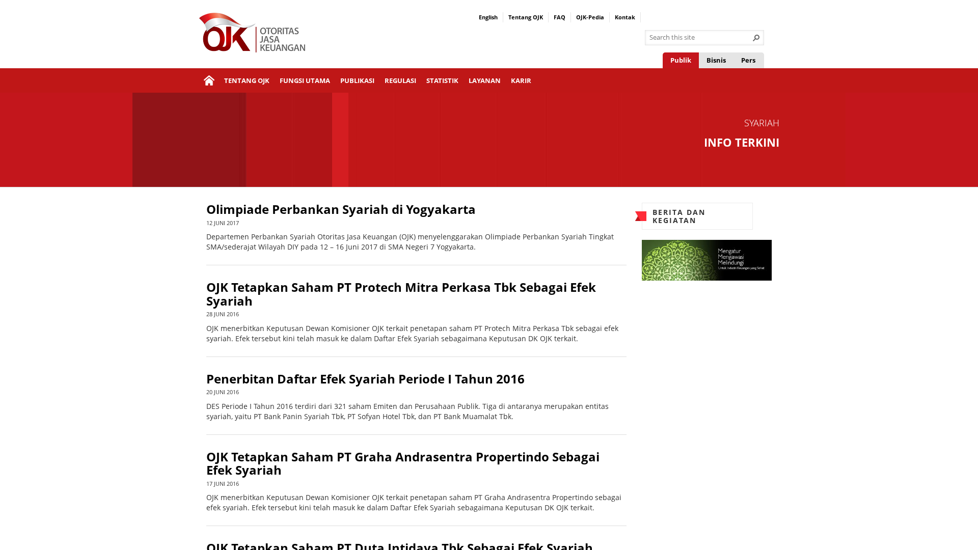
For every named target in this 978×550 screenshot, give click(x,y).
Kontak (625, 17)
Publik (680, 60)
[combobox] (700, 37)
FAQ (559, 17)
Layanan (485, 80)
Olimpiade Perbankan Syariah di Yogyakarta (341, 209)
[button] (756, 37)
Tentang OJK (525, 17)
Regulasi (400, 80)
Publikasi (357, 80)
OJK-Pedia (590, 17)
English (488, 17)
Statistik (442, 80)
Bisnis (716, 60)
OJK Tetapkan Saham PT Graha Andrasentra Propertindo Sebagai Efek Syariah (403, 463)
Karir (521, 80)
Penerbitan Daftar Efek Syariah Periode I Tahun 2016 (365, 379)
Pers (748, 60)
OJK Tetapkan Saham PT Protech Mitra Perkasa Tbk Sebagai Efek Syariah (401, 294)
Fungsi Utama (305, 80)
